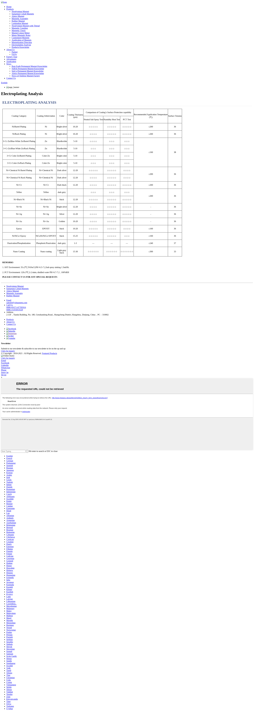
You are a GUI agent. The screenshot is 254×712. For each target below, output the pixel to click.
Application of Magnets (21, 40)
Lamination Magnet (20, 23)
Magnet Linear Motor (21, 33)
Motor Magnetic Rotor (21, 35)
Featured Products (49, 353)
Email (3, 360)
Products (10, 9)
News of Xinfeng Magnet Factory (26, 76)
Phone (3, 370)
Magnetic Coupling (20, 28)
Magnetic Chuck (19, 30)
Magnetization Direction (22, 42)
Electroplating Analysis (21, 45)
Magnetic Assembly (20, 18)
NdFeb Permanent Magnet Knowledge (28, 69)
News (8, 64)
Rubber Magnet (18, 21)
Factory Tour (11, 57)
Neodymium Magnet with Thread (26, 26)
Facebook (5, 363)
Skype (3, 375)
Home (9, 7)
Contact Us (11, 78)
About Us (10, 49)
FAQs (14, 54)
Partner (15, 52)
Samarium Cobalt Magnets (23, 14)
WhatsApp (5, 368)
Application (11, 61)
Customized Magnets (20, 38)
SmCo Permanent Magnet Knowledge (28, 71)
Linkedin (5, 365)
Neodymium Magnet (20, 11)
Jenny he (4, 372)
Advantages (11, 59)
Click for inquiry (8, 358)
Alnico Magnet (18, 16)
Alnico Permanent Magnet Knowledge (28, 73)
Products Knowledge (20, 47)
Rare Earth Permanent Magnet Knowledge (29, 66)
